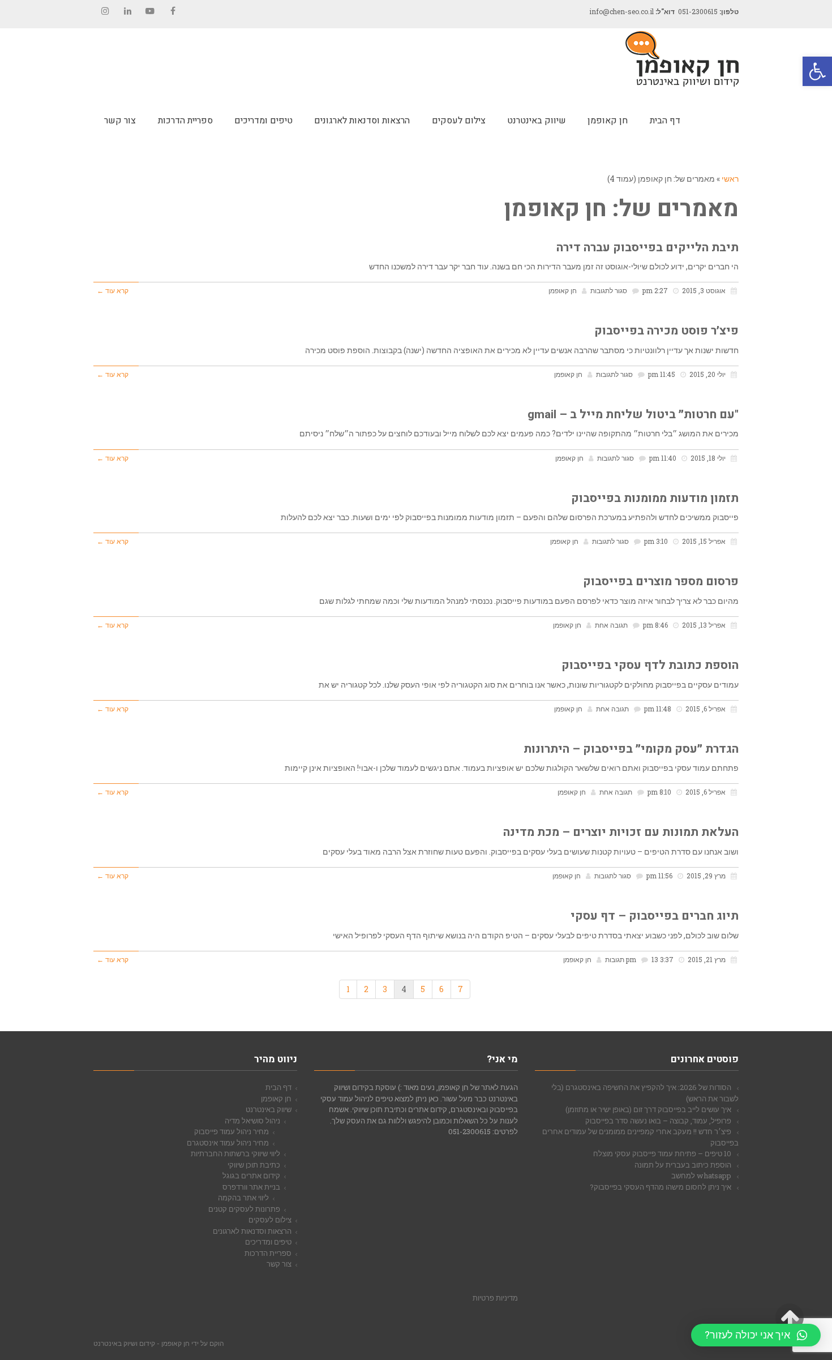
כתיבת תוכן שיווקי (254, 1165)
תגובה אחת (611, 625)
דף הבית (278, 1087)
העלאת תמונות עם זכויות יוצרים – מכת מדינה (621, 832)
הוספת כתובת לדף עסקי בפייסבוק (650, 665)
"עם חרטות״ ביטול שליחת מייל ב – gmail (633, 414)
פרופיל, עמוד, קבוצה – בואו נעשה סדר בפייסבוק (658, 1121)
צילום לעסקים (269, 1220)
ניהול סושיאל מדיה (252, 1121)
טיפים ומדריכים (268, 1242)
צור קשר (279, 1264)
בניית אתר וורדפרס (251, 1187)
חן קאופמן (562, 290)
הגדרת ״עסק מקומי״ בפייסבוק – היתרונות (631, 749)
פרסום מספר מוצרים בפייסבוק (661, 581)
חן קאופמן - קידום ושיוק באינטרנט (141, 1343)
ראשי (730, 178)
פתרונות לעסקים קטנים (244, 1209)
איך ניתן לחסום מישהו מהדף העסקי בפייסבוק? (660, 1187)
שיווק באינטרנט (268, 1109)
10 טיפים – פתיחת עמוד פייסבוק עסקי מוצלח (662, 1153)
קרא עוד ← (112, 290)
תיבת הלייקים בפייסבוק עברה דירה (647, 247)
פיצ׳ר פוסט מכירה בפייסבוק (666, 331)
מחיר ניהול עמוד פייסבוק (231, 1131)
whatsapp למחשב (701, 1175)
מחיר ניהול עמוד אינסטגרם (228, 1143)
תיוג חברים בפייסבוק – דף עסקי (655, 916)
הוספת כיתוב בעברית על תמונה (682, 1165)
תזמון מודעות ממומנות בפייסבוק (655, 498)
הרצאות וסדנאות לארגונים (252, 1231)
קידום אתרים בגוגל (251, 1175)
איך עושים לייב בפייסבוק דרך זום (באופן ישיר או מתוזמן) (648, 1109)
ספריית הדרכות (268, 1253)
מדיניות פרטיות (495, 1298)
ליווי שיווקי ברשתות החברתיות (235, 1153)
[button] (817, 71)
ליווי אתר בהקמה (243, 1197)
